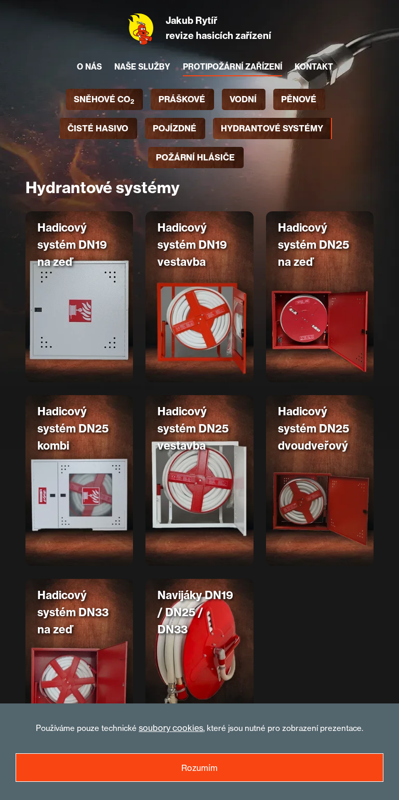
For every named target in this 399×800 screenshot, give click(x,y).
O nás (89, 67)
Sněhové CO (104, 99)
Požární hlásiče (195, 157)
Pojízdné (174, 128)
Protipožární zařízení (232, 67)
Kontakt (314, 67)
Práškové (181, 99)
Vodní (243, 99)
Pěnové (298, 99)
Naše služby (142, 67)
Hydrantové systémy (272, 128)
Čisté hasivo (98, 128)
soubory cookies (171, 728)
